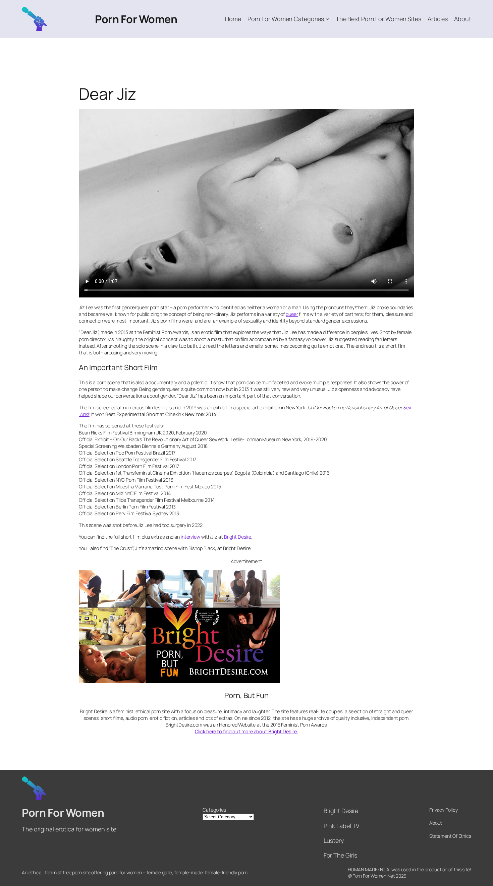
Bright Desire (238, 537)
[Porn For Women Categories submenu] (327, 19)
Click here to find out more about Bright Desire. (246, 731)
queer (292, 314)
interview (190, 537)
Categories (214, 810)
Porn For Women (136, 19)
